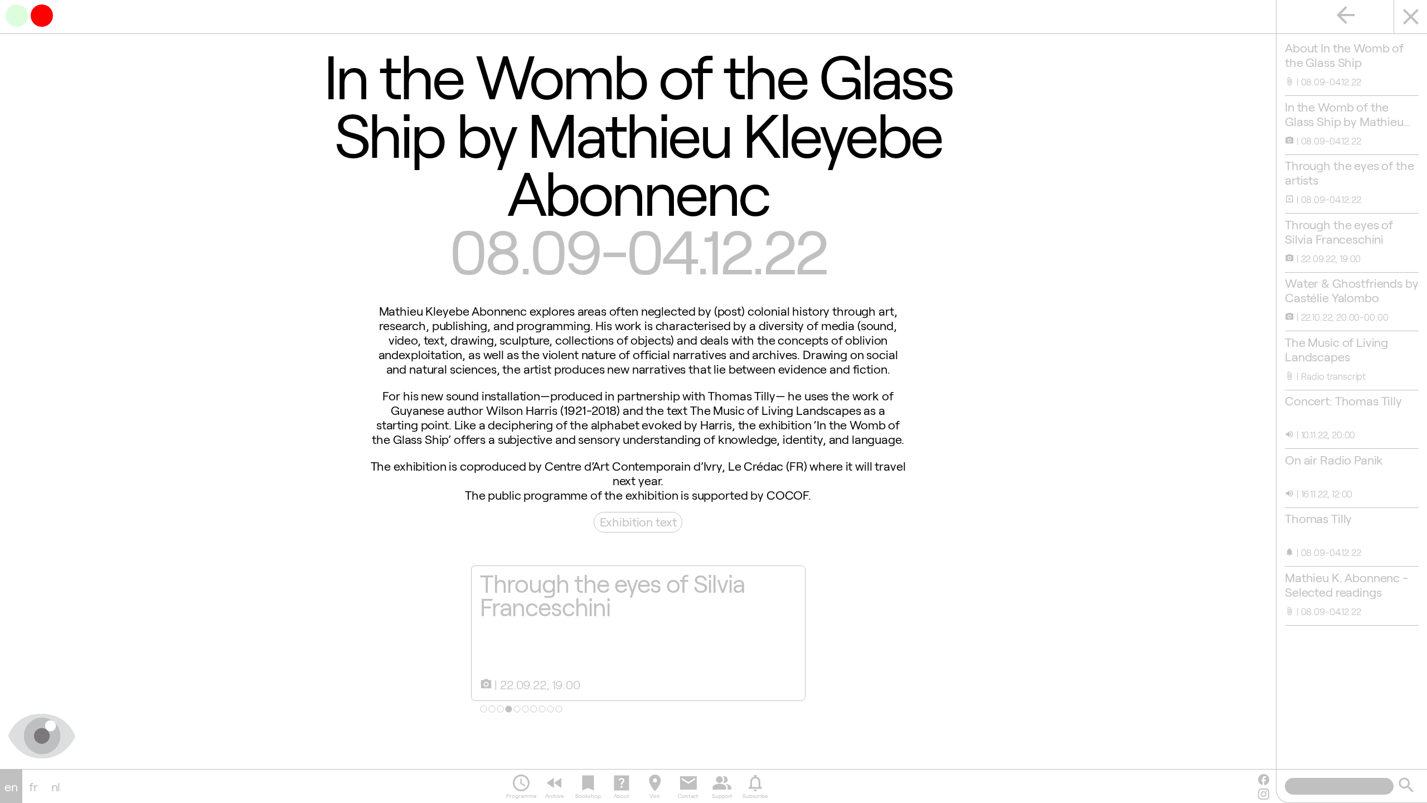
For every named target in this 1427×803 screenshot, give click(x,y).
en (11, 786)
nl (56, 786)
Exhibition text (638, 521)
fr (33, 786)
